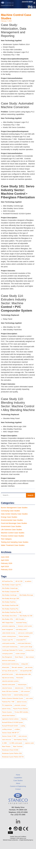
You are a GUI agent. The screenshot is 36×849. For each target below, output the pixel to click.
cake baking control (21, 629)
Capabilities (18, 777)
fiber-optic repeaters (17, 667)
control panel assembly (8, 643)
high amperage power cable (23, 674)
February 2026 (6, 563)
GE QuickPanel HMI (26, 671)
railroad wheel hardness (8, 715)
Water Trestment (17, 746)
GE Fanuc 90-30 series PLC (10, 671)
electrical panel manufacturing (10, 664)
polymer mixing (6, 708)
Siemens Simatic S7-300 (9, 736)
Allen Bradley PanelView (9, 602)
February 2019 (6, 569)
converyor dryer (29, 650)
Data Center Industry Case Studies (14, 514)
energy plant (24, 664)
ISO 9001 (28, 688)
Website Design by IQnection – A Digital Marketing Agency (18, 840)
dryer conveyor (30, 657)
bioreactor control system (25, 626)
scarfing (22, 726)
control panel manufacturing (9, 646)
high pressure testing (8, 677)
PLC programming (7, 705)
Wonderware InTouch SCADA (10, 750)
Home (18, 775)
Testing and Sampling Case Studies (14, 542)
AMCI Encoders (20, 619)
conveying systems (7, 653)
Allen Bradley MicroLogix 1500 (10, 598)
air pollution (28, 581)
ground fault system (7, 674)
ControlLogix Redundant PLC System (12, 650)
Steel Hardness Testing (20, 739)
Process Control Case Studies (12, 536)
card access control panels (25, 633)
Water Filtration (6, 746)
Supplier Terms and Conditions (18, 836)
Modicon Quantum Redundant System (12, 698)
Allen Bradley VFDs (7, 619)
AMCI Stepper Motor (7, 622)
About (18, 783)
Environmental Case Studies (12, 520)
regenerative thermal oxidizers (10, 719)
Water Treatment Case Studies (12, 545)
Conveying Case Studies (10, 511)
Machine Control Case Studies (12, 533)
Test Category (6, 539)
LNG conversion (25, 691)
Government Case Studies (11, 526)
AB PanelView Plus (7, 581)
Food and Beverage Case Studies (14, 523)
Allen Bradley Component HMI (10, 591)
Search (30, 495)
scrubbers (17, 729)
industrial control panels (8, 684)
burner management (7, 629)
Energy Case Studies (9, 517)
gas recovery (29, 667)
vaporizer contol (29, 743)
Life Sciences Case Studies (11, 530)
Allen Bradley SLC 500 (26, 615)
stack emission (22, 736)
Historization (19, 677)
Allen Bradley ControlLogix (9, 595)
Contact (18, 789)
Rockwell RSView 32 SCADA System (12, 722)
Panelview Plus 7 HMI (8, 701)
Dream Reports (19, 657)
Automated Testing (21, 622)
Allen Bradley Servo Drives (9, 615)
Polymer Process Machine (20, 708)
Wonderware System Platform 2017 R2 (13, 757)
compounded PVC (21, 640)
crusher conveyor (20, 653)
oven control (29, 698)
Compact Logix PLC (7, 640)
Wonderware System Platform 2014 (12, 753)
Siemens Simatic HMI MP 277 (10, 732)
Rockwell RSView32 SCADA (10, 726)
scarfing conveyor (7, 729)
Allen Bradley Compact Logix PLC (11, 584)
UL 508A (4, 743)
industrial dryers (22, 684)
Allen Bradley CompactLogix (10, 588)
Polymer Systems (7, 712)
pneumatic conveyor (20, 705)
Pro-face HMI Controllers (21, 712)
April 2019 (5, 566)
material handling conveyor (21, 695)
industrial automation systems (10, 681)
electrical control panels (8, 660)
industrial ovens (19, 688)
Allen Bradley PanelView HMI (10, 605)
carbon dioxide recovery (8, 633)
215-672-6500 (27, 2)
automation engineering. (8, 626)
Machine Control (6, 695)
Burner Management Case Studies (14, 508)
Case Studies (18, 780)
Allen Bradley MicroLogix (26, 595)
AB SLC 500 (18, 581)
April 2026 (5, 560)
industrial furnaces (7, 688)
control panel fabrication (24, 643)
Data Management (7, 657)
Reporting (24, 719)
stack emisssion (6, 739)
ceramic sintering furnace (9, 636)
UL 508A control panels (15, 743)
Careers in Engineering (18, 786)
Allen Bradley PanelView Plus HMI (11, 612)
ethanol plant (5, 667)
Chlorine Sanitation (24, 636)
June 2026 (5, 557)
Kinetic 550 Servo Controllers (10, 691)
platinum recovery (22, 701)
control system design (26, 646)
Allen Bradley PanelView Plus (10, 609)
